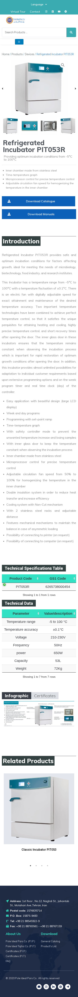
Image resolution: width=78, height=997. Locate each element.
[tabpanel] (39, 817)
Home (5, 54)
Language (37, 4)
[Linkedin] (53, 11)
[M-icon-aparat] (60, 986)
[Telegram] (65, 11)
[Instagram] (46, 11)
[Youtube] (59, 11)
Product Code (20, 578)
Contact (35, 11)
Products (17, 54)
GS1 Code (58, 578)
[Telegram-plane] (67, 986)
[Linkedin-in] (53, 986)
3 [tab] (42, 866)
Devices (29, 54)
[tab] (16, 695)
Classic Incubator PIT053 (39, 849)
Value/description (58, 613)
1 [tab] (30, 866)
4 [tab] (47, 866)
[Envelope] (39, 986)
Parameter (21, 613)
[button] (38, 201)
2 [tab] (36, 866)
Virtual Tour (18, 11)
